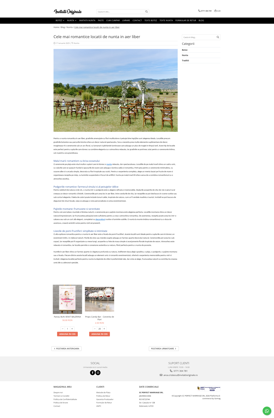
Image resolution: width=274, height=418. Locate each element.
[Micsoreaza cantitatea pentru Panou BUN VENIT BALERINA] (63, 328)
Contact (137, 20)
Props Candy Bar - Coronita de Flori (99, 318)
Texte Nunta (166, 20)
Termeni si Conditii (61, 396)
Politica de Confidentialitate (65, 399)
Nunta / (70, 27)
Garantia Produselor (104, 399)
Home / (57, 27)
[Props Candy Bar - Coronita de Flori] (99, 299)
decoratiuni (100, 219)
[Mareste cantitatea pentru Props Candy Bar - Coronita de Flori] (104, 328)
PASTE (101, 20)
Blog (201, 20)
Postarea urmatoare (163, 348)
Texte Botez (150, 20)
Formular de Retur (185, 20)
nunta (109, 164)
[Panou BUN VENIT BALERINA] (67, 299)
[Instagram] (97, 372)
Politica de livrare (61, 402)
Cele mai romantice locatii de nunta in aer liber (97, 27)
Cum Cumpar (113, 20)
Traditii (185, 60)
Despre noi (58, 392)
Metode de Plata (103, 392)
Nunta (76, 43)
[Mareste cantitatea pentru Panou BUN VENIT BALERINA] (72, 328)
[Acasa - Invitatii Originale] (68, 11)
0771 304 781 (180, 370)
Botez (185, 50)
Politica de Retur (103, 396)
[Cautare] (146, 11)
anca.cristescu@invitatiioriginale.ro (180, 375)
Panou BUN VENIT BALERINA (67, 316)
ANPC (98, 406)
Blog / (63, 27)
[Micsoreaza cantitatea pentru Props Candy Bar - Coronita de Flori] (95, 328)
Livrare (126, 20)
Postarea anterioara (67, 348)
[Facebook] (92, 372)
